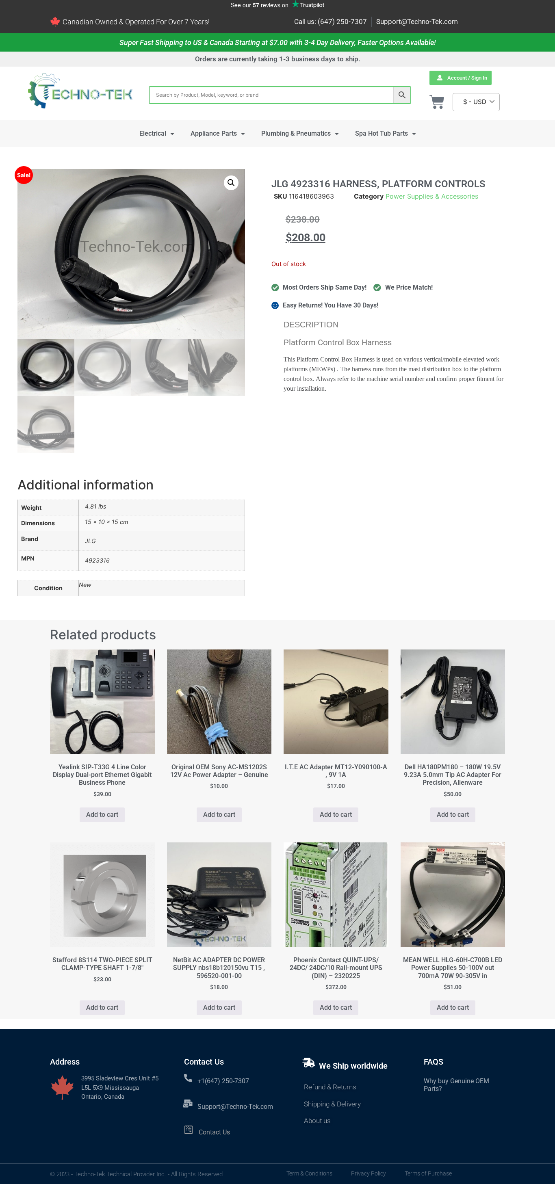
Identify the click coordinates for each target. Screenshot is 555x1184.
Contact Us (214, 1132)
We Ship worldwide (353, 1066)
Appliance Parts (214, 133)
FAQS (433, 1062)
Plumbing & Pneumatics (296, 133)
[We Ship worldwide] (309, 1062)
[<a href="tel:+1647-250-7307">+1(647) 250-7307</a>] (188, 1078)
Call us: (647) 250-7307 (330, 21)
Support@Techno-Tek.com (417, 21)
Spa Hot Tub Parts (381, 133)
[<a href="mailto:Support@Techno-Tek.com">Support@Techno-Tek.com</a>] (188, 1104)
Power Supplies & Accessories (432, 196)
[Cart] (436, 102)
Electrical (152, 133)
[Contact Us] (188, 1129)
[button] (231, 182)
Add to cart (102, 814)
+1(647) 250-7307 (223, 1081)
